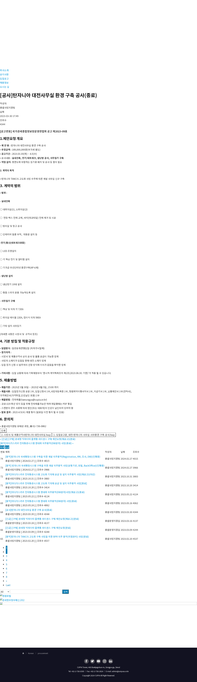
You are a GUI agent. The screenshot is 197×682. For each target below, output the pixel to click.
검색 (65, 591)
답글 (7, 447)
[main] (98, 329)
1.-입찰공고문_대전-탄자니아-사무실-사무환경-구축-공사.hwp (84, 434)
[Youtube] (98, 661)
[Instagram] (104, 661)
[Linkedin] (110, 661)
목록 (2, 447)
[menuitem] (88, 5)
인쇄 (3, 430)
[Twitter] (92, 661)
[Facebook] (86, 661)
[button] (4, 70)
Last (8, 585)
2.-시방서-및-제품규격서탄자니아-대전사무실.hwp (26, 434)
